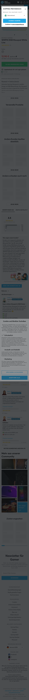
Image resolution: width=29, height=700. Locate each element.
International (11, 15)
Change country (14, 20)
